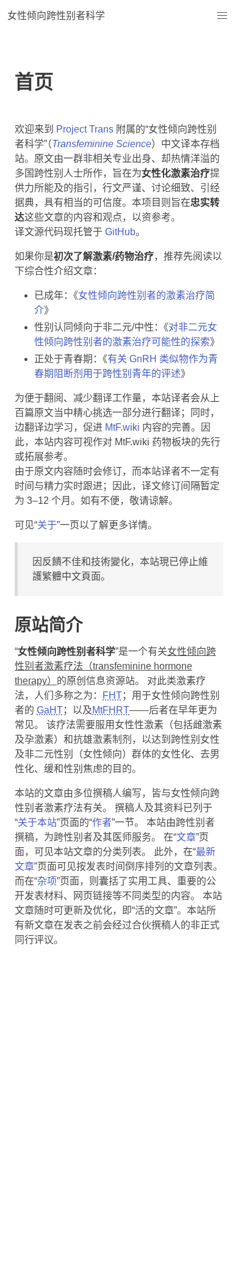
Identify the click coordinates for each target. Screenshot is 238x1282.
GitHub (120, 232)
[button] (222, 16)
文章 (186, 837)
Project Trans (85, 129)
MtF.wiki (122, 427)
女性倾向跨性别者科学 (56, 15)
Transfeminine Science (101, 144)
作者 (102, 822)
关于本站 (37, 822)
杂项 (47, 881)
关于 (47, 525)
